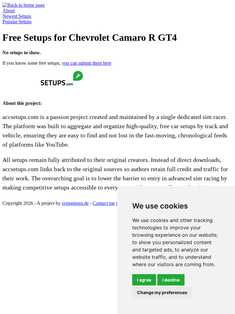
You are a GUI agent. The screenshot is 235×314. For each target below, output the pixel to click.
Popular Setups (17, 21)
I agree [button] (144, 279)
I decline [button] (171, 279)
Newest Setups (16, 16)
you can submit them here (86, 63)
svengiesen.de (75, 203)
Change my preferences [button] (162, 292)
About (8, 10)
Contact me (104, 203)
